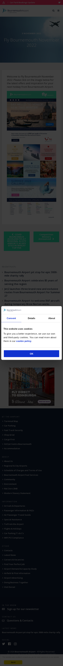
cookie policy (23, 341)
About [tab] (51, 318)
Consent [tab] (11, 318)
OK (31, 353)
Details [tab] (31, 318)
